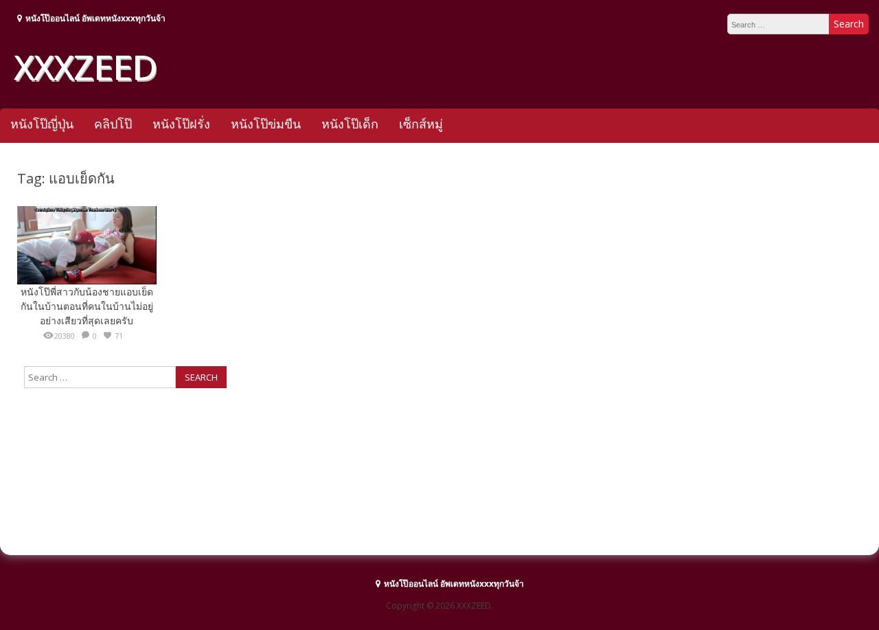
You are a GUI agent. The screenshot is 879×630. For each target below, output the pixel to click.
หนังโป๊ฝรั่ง (181, 123)
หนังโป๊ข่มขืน (266, 123)
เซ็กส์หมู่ (421, 123)
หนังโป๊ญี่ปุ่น (41, 123)
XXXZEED (85, 66)
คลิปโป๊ (113, 123)
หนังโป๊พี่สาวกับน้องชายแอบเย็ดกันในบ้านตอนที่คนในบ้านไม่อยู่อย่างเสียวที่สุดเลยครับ (87, 306)
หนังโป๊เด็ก (349, 123)
